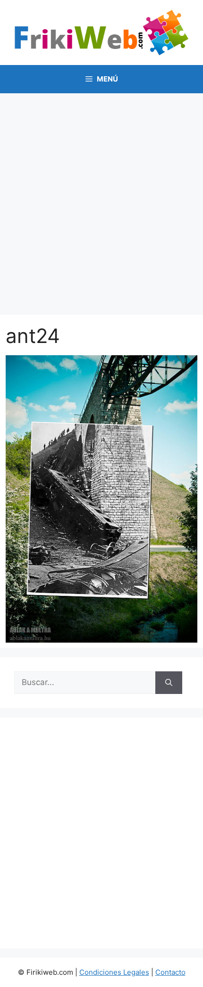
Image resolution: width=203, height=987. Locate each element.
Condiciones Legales (114, 972)
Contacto (170, 972)
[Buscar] (168, 682)
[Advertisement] (101, 199)
